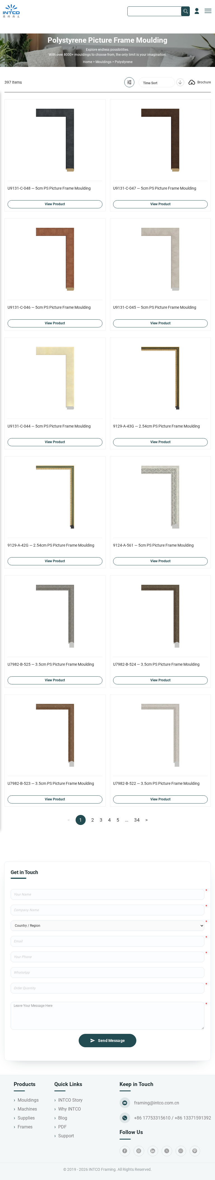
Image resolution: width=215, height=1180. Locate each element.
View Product (55, 204)
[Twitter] (167, 1151)
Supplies (26, 1118)
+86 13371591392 (193, 1118)
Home (87, 62)
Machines (27, 1109)
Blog (62, 1118)
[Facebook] (125, 1151)
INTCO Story (70, 1100)
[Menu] (208, 11)
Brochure (204, 82)
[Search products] (185, 11)
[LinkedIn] (153, 1151)
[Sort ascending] (180, 82)
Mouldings (103, 62)
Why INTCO (69, 1109)
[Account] (197, 11)
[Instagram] (139, 1151)
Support (66, 1135)
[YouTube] (181, 1151)
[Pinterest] (195, 1151)
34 (137, 820)
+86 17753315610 (152, 1118)
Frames (25, 1127)
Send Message (111, 1040)
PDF (62, 1127)
